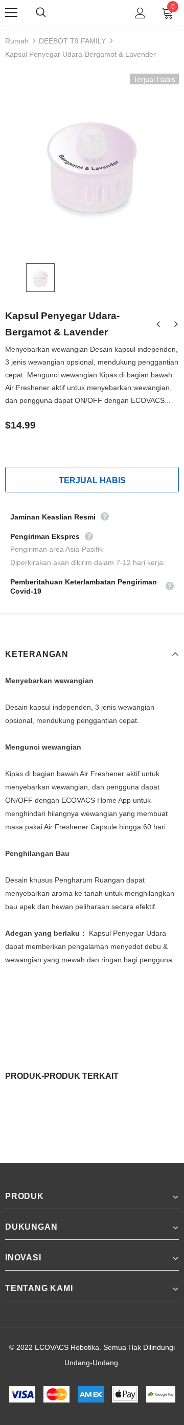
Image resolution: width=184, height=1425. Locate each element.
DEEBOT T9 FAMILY (72, 41)
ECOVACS (91, 12)
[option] (92, 160)
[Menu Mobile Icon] (11, 13)
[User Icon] (140, 13)
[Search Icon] (51, 13)
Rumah (17, 41)
